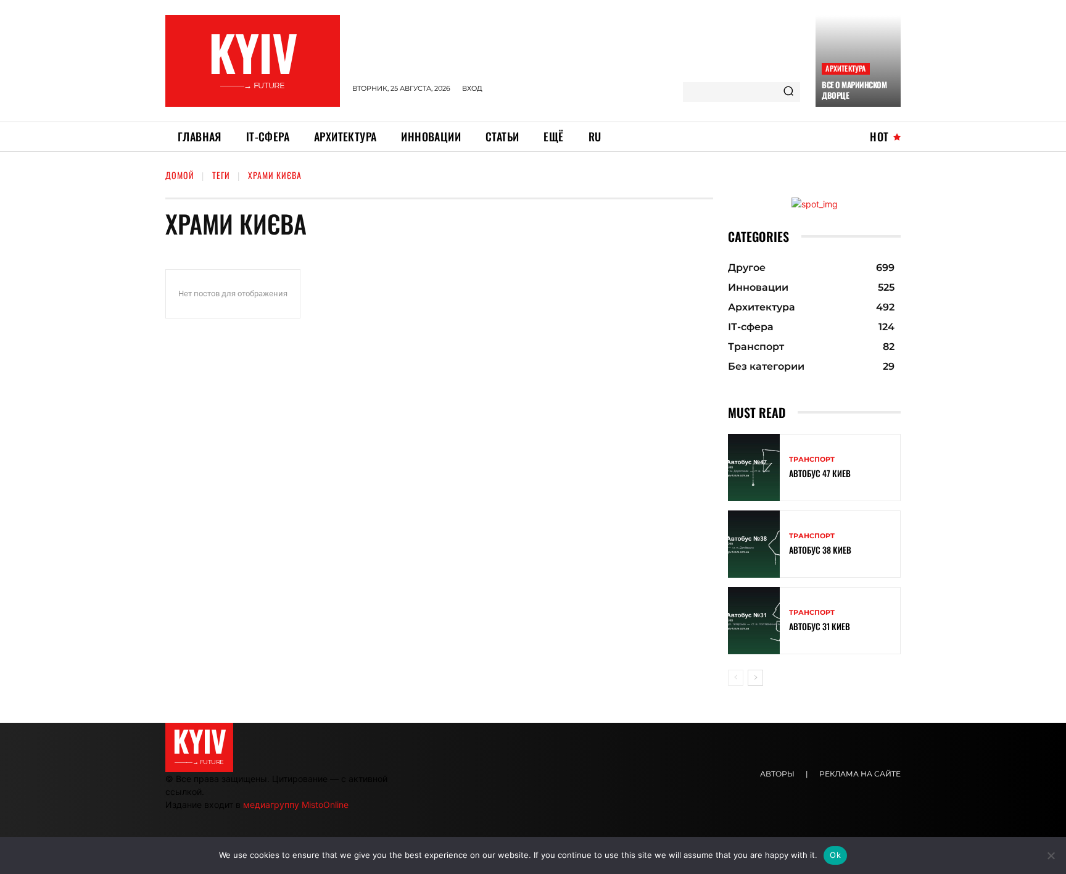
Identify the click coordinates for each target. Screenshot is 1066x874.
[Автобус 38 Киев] (754, 544)
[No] (1050, 855)
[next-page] (755, 678)
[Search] (788, 92)
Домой (179, 175)
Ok (835, 855)
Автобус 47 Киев (820, 473)
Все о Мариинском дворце (854, 89)
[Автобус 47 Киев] (754, 467)
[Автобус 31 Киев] (754, 620)
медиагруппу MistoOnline (296, 804)
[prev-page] (735, 678)
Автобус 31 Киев (819, 626)
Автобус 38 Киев (820, 549)
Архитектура (845, 68)
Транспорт (812, 459)
